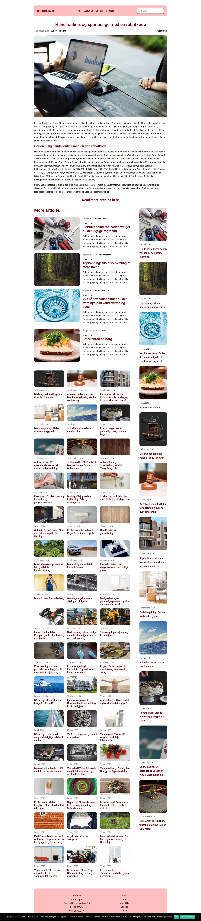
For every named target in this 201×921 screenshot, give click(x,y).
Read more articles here (100, 200)
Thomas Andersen (103, 255)
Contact (110, 11)
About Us (88, 11)
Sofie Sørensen (102, 219)
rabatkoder (50, 192)
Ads (79, 11)
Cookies (99, 11)
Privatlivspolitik (188, 917)
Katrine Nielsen (102, 291)
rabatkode (162, 31)
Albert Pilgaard (58, 31)
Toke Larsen (100, 330)
